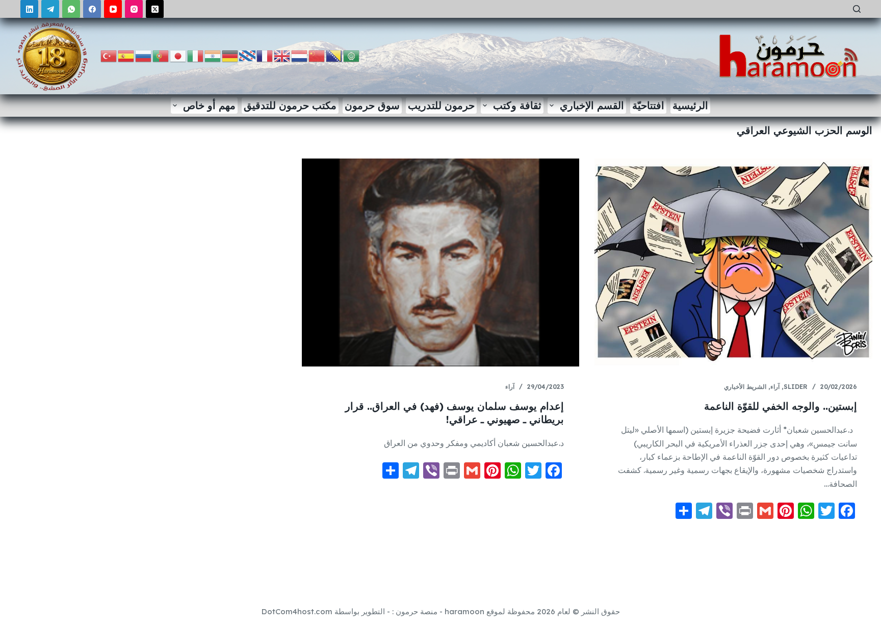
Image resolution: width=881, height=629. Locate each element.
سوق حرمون (372, 105)
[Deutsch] (230, 55)
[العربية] (351, 55)
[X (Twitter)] (155, 9)
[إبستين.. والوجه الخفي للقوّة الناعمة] (733, 262)
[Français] (265, 55)
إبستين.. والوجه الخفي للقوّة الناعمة (780, 406)
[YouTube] (113, 9)
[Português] (161, 55)
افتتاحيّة (648, 105)
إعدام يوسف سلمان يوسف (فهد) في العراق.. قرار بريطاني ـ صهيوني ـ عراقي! (454, 413)
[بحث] (857, 9)
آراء (775, 386)
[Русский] (143, 55)
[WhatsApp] (71, 9)
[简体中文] (317, 55)
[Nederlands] (299, 55)
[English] (282, 55)
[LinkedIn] (29, 9)
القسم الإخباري (592, 105)
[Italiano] (195, 55)
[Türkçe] (109, 55)
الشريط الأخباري (745, 386)
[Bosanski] (334, 55)
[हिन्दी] (213, 55)
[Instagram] (134, 9)
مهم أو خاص (209, 105)
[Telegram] (50, 9)
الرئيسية (690, 105)
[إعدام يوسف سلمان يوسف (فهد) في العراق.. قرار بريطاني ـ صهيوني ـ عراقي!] (440, 262)
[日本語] (178, 55)
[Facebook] (92, 9)
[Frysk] (247, 55)
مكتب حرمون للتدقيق (290, 105)
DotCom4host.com (297, 611)
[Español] (126, 55)
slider (796, 386)
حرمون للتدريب (441, 105)
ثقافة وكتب (517, 105)
